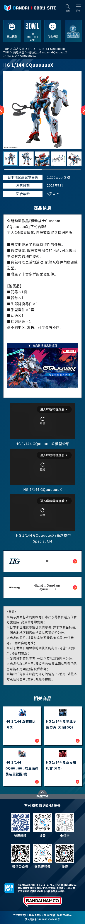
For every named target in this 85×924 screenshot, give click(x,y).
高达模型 (18, 49)
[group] (42, 110)
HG (30, 49)
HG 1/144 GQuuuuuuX (51, 49)
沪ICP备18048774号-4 (59, 915)
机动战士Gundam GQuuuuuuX (47, 52)
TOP (6, 49)
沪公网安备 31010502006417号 (42, 919)
